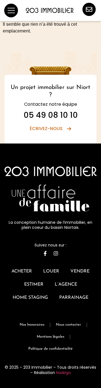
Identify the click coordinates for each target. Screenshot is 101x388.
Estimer (33, 284)
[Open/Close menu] (11, 10)
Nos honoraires (32, 324)
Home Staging (30, 297)
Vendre (79, 271)
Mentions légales (50, 336)
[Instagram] (55, 253)
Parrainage (73, 297)
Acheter (22, 271)
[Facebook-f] (45, 253)
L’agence (66, 284)
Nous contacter (68, 324)
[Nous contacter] (89, 9)
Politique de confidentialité (50, 349)
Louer (51, 271)
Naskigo (63, 372)
